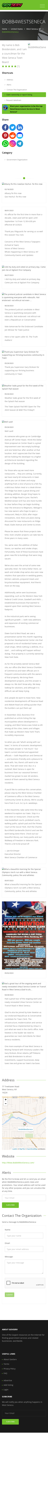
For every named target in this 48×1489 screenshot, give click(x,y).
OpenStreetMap (32, 1149)
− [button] (6, 1103)
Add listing (8, 1385)
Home (4, 29)
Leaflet (14, 1149)
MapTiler (22, 1149)
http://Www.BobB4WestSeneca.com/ (18, 1162)
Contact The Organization (16, 89)
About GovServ (10, 1359)
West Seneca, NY (33, 29)
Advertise (8, 1380)
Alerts (8, 84)
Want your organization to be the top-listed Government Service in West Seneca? (26, 109)
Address (9, 79)
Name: (8, 1229)
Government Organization (16, 159)
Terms (6, 1364)
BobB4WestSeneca (26, 1129)
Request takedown (13, 100)
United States (17, 29)
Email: (7, 1243)
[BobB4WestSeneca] (24, 1123)
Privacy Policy (9, 1368)
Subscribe (10, 1205)
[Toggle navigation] (42, 6)
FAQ (5, 1373)
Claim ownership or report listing (19, 94)
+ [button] (6, 1099)
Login (6, 1389)
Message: (9, 1256)
